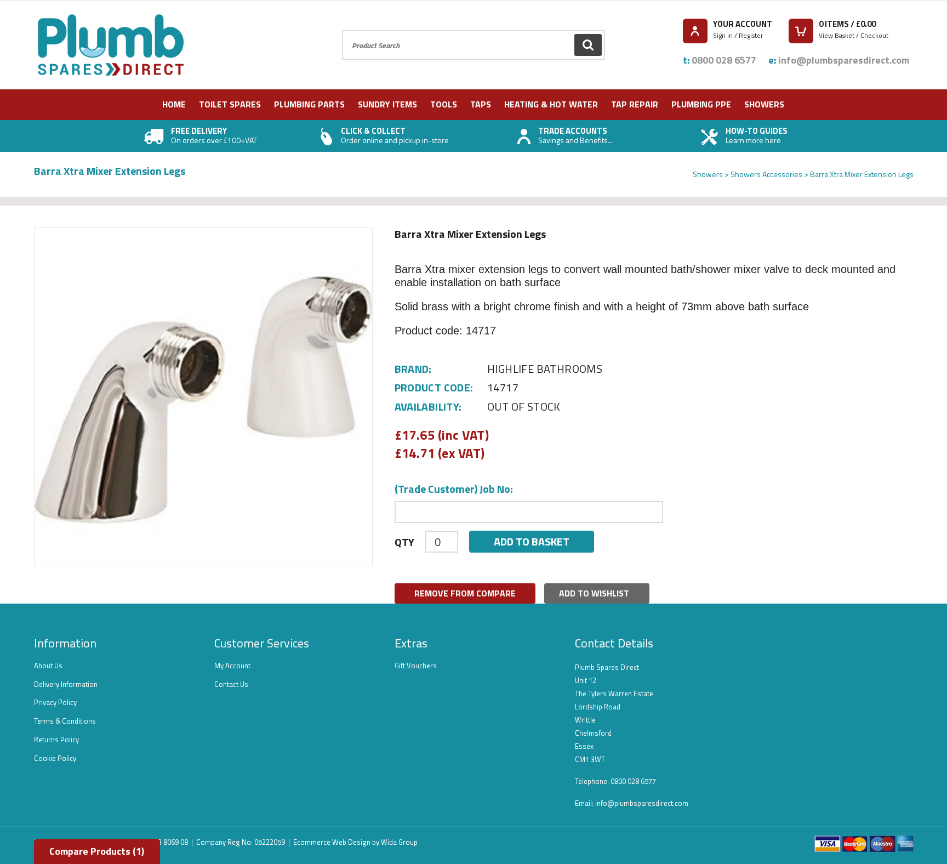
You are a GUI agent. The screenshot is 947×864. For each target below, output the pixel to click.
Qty (404, 541)
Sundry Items (387, 104)
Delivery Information (66, 684)
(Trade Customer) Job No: (454, 489)
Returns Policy (56, 739)
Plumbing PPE (701, 104)
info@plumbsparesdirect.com (843, 60)
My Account (232, 665)
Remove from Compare (465, 593)
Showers (764, 104)
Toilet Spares (230, 104)
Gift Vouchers (416, 665)
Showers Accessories (766, 174)
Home (174, 104)
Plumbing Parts (309, 104)
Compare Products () (96, 851)
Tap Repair (634, 104)
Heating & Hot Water (551, 104)
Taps (480, 104)
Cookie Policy (55, 758)
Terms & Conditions (65, 720)
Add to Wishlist (594, 593)
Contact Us (231, 684)
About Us (48, 665)
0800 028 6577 (724, 60)
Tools (443, 104)
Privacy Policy (55, 702)
